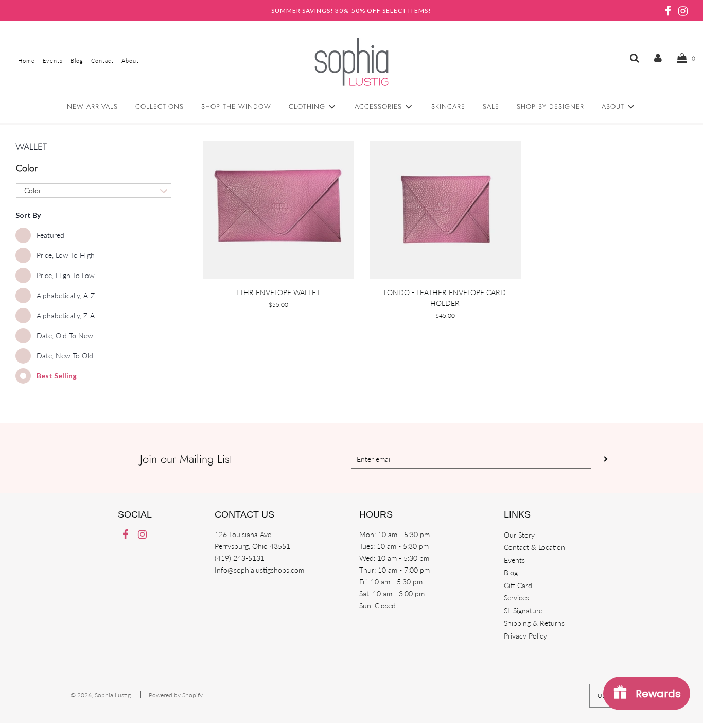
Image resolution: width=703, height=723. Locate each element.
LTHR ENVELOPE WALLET (278, 292)
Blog (511, 572)
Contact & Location (534, 547)
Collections (159, 106)
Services (516, 597)
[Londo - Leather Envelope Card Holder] (445, 210)
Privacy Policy (525, 635)
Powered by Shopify (176, 695)
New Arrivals (92, 106)
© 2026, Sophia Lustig (101, 695)
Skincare (448, 106)
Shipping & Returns (534, 622)
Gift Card (518, 585)
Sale (491, 106)
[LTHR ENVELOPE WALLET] (278, 210)
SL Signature (523, 610)
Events (514, 560)
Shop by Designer (550, 106)
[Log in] (658, 58)
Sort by (28, 215)
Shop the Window (236, 106)
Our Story (519, 534)
